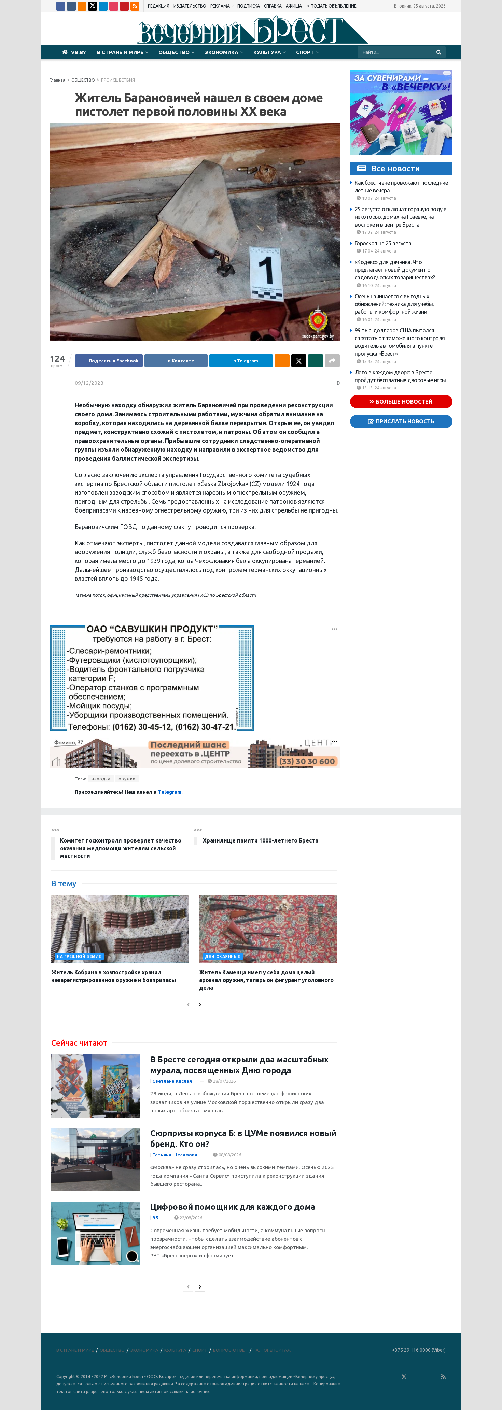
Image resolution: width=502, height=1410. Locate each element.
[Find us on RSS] (134, 6)
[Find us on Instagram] (113, 6)
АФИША (294, 6)
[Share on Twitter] (298, 360)
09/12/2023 (89, 383)
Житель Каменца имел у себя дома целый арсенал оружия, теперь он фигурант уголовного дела (266, 980)
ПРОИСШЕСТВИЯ (118, 80)
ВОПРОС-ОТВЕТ (230, 1350)
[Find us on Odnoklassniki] (82, 6)
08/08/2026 (229, 1154)
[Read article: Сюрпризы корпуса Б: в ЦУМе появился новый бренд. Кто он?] (95, 1159)
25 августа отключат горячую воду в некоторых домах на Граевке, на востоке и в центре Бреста (401, 217)
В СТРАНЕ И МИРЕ (120, 52)
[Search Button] (439, 52)
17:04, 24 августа (378, 250)
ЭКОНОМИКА (221, 52)
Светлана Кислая (172, 1081)
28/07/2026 (224, 1081)
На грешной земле (79, 956)
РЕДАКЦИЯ (158, 6)
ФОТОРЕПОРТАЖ (272, 1350)
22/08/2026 (190, 1217)
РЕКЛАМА (220, 6)
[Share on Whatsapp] (315, 360)
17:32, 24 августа (378, 232)
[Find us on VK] (71, 6)
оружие (127, 779)
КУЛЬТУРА (267, 52)
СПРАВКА (273, 6)
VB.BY (78, 52)
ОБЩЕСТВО (174, 52)
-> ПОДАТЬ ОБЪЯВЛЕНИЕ (331, 6)
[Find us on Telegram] (103, 6)
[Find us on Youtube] (124, 6)
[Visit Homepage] (251, 28)
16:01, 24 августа (378, 319)
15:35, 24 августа (378, 361)
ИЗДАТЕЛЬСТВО (189, 6)
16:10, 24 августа (378, 285)
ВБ (155, 1217)
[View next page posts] (200, 1004)
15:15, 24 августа (378, 387)
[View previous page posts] (188, 1004)
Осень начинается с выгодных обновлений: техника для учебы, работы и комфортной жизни (394, 304)
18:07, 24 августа (378, 198)
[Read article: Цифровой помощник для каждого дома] (95, 1233)
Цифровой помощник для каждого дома (233, 1206)
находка (101, 779)
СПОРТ (305, 52)
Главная (57, 80)
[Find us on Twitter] (92, 6)
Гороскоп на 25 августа (383, 243)
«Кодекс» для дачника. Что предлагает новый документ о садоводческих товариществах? (395, 269)
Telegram (169, 792)
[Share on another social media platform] (332, 360)
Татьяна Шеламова (174, 1154)
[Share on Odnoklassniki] (282, 360)
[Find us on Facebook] (60, 6)
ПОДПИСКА (248, 6)
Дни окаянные (222, 956)
